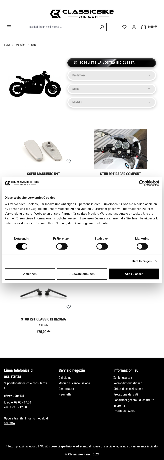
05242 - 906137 (14, 396)
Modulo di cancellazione (74, 383)
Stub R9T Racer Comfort (120, 174)
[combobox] (62, 27)
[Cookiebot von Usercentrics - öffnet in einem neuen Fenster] (141, 183)
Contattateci (67, 389)
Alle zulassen (134, 274)
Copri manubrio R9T (43, 174)
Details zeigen (142, 261)
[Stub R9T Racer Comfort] (120, 149)
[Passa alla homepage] (82, 14)
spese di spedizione (62, 446)
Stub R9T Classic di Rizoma (43, 319)
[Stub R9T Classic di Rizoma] (43, 294)
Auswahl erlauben (82, 274)
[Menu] (9, 27)
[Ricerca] (102, 27)
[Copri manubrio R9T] (43, 149)
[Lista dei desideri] (124, 27)
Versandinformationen (127, 383)
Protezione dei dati (125, 394)
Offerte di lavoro (124, 411)
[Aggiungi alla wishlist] (69, 162)
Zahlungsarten (122, 378)
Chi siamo (65, 378)
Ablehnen (30, 274)
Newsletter (66, 394)
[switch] (62, 246)
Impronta (119, 405)
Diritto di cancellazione (128, 389)
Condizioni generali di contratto (133, 400)
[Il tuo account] (134, 27)
